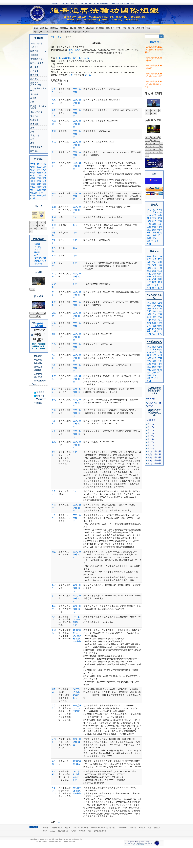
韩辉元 (54, 195)
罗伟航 (54, 249)
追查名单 (110, 27)
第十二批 (151, 445)
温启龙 (54, 707)
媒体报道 (34, 123)
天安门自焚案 (36, 43)
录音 (118, 27)
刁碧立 (54, 411)
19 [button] (154, 146)
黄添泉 (54, 390)
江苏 (39, 178)
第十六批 (151, 433)
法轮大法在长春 (63, 831)
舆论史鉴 (38, 376)
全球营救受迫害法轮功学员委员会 (103, 827)
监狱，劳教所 (36, 111)
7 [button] (30, 226)
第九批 (158, 451)
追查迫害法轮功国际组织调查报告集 (40, 260)
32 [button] (147, 155)
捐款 (155, 181)
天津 (33, 166)
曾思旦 (54, 432)
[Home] (37, 13)
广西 (44, 175)
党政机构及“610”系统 (35, 83)
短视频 (131, 27)
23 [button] (150, 149)
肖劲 (54, 344)
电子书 (68, 31)
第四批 (150, 460)
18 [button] (150, 146)
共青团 (33, 98)
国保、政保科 (75, 49)
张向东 (54, 516)
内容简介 (151, 398)
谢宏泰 (54, 303)
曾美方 (54, 324)
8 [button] (33, 226)
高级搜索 (154, 41)
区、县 (88, 75)
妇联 (32, 102)
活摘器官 (34, 47)
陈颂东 (54, 101)
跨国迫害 (34, 51)
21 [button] (161, 146)
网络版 (37, 252)
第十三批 (151, 442)
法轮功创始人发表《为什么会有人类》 (154, 75)
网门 (89, 831)
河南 (39, 181)
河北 (33, 181)
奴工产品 (34, 115)
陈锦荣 (54, 122)
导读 (39, 246)
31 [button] (161, 152)
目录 (39, 249)
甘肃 (33, 186)
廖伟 (54, 595)
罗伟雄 (54, 257)
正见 (149, 827)
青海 (44, 189)
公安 (71, 52)
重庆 (39, 166)
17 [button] (31, 232)
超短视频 (140, 27)
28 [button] (150, 152)
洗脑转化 (34, 119)
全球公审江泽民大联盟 (80, 827)
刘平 (54, 333)
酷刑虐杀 (34, 66)
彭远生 (54, 377)
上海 (44, 163)
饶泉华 (54, 314)
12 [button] (31, 229)
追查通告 (54, 27)
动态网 (73, 831)
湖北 (39, 183)
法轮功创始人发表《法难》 (153, 67)
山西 (33, 175)
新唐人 (45, 831)
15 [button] (42, 229)
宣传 (32, 127)
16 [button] (45, 229)
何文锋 (54, 275)
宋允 (54, 399)
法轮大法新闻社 (57, 827)
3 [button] (36, 222)
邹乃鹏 (54, 762)
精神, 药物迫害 (37, 62)
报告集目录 (57, 31)
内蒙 (33, 169)
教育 (32, 139)
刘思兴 (54, 234)
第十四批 (151, 439)
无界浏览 (82, 831)
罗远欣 (54, 226)
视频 (124, 27)
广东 (39, 175)
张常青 (54, 422)
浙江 (44, 181)
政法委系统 (76, 621)
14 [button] (38, 229)
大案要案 (34, 55)
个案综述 (38, 359)
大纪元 (52, 831)
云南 (44, 166)
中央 (33, 163)
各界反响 (38, 373)
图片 (48, 31)
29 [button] (154, 152)
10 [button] (39, 226)
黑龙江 (34, 192)
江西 (44, 178)
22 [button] (147, 149)
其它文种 (34, 151)
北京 (39, 163)
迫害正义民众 (36, 147)
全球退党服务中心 (100, 831)
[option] (38, 213)
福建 (39, 186)
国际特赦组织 (122, 827)
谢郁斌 (54, 218)
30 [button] (157, 152)
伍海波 (54, 264)
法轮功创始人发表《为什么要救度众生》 (153, 84)
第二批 (158, 402)
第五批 (158, 457)
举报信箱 (38, 402)
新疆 (33, 178)
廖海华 (54, 690)
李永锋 (54, 493)
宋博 (54, 131)
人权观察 (142, 827)
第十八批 (151, 427)
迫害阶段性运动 (37, 58)
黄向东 (54, 293)
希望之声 (157, 827)
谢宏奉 (54, 285)
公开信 (73, 27)
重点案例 (38, 366)
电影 (148, 27)
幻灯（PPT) (39, 31)
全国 (33, 195)
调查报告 (44, 27)
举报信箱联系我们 (38, 324)
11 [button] (43, 226)
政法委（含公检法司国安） (38, 106)
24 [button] (154, 149)
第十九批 (151, 424)
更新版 (37, 243)
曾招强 (54, 631)
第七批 (158, 454)
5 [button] (41, 222)
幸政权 (54, 586)
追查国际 (40, 392)
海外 (39, 195)
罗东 (54, 141)
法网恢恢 (46, 827)
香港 (41, 192)
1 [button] (30, 222)
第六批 (150, 457)
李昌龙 (54, 453)
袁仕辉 (54, 208)
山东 (44, 172)
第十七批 (151, 430)
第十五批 (151, 436)
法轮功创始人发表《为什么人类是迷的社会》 (154, 49)
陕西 (39, 189)
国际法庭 (133, 827)
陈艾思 (54, 356)
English (86, 31)
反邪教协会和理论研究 (38, 89)
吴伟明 (54, 618)
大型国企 (34, 94)
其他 (44, 195)
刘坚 (54, 551)
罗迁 (54, 152)
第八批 (150, 454)
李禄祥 (54, 607)
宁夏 (33, 172)
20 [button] (157, 146)
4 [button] (38, 222)
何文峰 (54, 506)
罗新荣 (54, 773)
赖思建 (54, 366)
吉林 (39, 169)
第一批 (150, 405)
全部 (33, 198)
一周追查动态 (40, 399)
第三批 (150, 402)
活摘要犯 (34, 74)
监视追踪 (100, 27)
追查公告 (64, 27)
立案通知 (90, 27)
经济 (32, 143)
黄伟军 (54, 740)
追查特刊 (38, 370)
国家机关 (77, 641)
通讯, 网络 (35, 135)
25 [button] (157, 149)
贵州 (44, 186)
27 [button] (147, 152)
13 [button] (35, 229)
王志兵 (54, 443)
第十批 (150, 451)
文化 (32, 131)
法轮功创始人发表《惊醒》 (153, 59)
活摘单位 (34, 78)
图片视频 (38, 356)
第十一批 (151, 448)
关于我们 (77, 31)
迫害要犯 (34, 70)
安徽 (39, 172)
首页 (36, 27)
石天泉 (54, 241)
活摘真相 (40, 395)
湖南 (44, 183)
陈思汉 (54, 90)
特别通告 (38, 363)
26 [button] (161, 149)
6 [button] (44, 222)
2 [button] (33, 222)
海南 (33, 183)
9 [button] (36, 226)
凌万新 (54, 164)
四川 (44, 169)
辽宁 (33, 189)
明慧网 (67, 827)
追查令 (81, 27)
